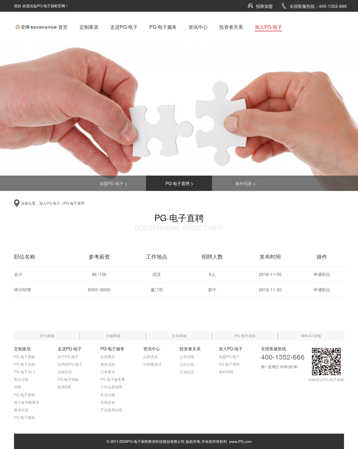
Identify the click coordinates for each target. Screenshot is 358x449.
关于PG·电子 (68, 356)
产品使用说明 (111, 409)
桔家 (17, 386)
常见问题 (107, 394)
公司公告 (187, 364)
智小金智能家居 (26, 402)
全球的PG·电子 (70, 364)
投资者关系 (231, 26)
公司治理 (187, 356)
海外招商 (243, 183)
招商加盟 (264, 6)
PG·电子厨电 (24, 394)
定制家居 (88, 26)
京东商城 (179, 335)
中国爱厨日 (152, 364)
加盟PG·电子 (112, 183)
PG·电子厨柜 (24, 356)
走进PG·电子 (124, 26)
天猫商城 (113, 335)
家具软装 (21, 409)
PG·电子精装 (24, 417)
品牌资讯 (150, 356)
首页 (63, 26)
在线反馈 (107, 402)
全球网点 (107, 356)
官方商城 (47, 335)
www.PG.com (239, 441)
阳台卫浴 (21, 379)
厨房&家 (64, 386)
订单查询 (107, 371)
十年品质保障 (111, 386)
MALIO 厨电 (311, 335)
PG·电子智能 (68, 379)
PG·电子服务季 (112, 379)
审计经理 (22, 289)
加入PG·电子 (268, 26)
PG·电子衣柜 (245, 335)
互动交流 (187, 371)
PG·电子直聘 (178, 183)
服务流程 (107, 364)
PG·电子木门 (24, 371)
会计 (18, 274)
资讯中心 (198, 26)
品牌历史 (65, 371)
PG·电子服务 (163, 26)
